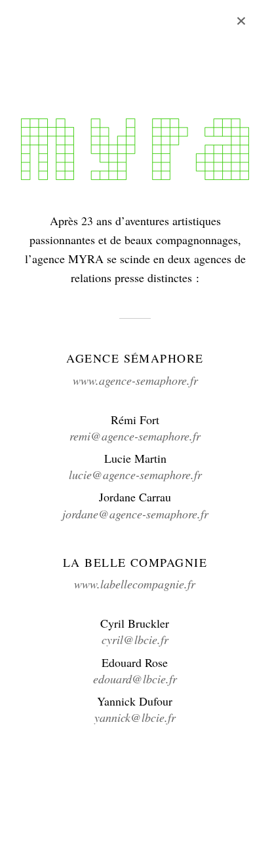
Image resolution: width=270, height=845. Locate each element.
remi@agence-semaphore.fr (135, 436)
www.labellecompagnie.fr (134, 584)
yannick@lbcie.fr (135, 717)
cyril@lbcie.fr (135, 639)
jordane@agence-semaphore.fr (135, 514)
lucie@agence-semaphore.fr (135, 474)
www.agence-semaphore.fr (135, 380)
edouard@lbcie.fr (135, 679)
